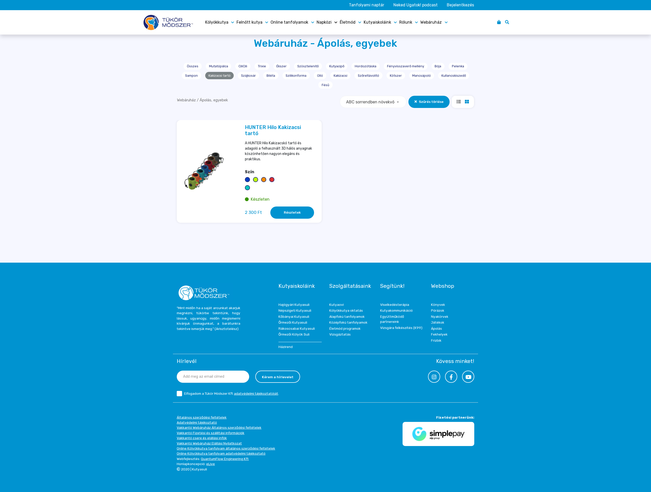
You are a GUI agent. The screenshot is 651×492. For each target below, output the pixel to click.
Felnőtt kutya (249, 22)
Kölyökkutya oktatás (346, 310)
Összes (192, 66)
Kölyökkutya (216, 22)
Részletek (292, 212)
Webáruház (431, 22)
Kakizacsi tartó (220, 75)
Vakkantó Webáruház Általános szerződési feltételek (219, 427)
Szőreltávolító (368, 75)
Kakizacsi (340, 75)
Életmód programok (345, 328)
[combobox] (373, 102)
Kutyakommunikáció (396, 310)
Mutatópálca (218, 66)
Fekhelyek (439, 334)
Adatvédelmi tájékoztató (197, 422)
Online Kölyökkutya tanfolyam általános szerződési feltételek (226, 448)
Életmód (348, 22)
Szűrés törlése (431, 102)
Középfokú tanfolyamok (348, 322)
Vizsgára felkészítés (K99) (401, 328)
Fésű (325, 85)
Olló (320, 75)
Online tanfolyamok (289, 22)
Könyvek (438, 305)
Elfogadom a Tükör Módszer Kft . (231, 393)
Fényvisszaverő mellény (405, 66)
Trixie (262, 66)
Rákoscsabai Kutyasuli (296, 328)
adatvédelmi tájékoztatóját (256, 393)
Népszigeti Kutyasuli (294, 310)
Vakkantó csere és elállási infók (202, 438)
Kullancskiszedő (453, 75)
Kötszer (396, 75)
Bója (438, 66)
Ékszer (281, 66)
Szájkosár (248, 75)
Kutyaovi (336, 305)
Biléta (271, 75)
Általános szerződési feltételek (202, 417)
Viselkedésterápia (394, 305)
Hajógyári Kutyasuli (293, 305)
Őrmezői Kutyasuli (292, 322)
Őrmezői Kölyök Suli (293, 334)
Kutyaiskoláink (377, 22)
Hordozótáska (365, 66)
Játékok (437, 322)
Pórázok (437, 310)
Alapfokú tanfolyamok (347, 316)
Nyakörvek (439, 316)
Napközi (324, 22)
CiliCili (243, 66)
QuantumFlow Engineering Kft (225, 459)
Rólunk (405, 22)
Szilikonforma (296, 75)
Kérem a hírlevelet (277, 377)
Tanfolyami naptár (366, 5)
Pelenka (458, 66)
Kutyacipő (336, 66)
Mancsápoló (421, 75)
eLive (210, 464)
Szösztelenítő (308, 66)
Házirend (285, 347)
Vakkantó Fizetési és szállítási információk (210, 433)
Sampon (191, 75)
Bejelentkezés (460, 5)
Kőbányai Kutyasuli (293, 316)
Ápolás (436, 328)
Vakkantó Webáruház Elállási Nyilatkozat (209, 443)
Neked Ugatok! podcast (415, 5)
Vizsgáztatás (340, 334)
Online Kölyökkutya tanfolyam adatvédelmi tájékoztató (221, 453)
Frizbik (436, 340)
